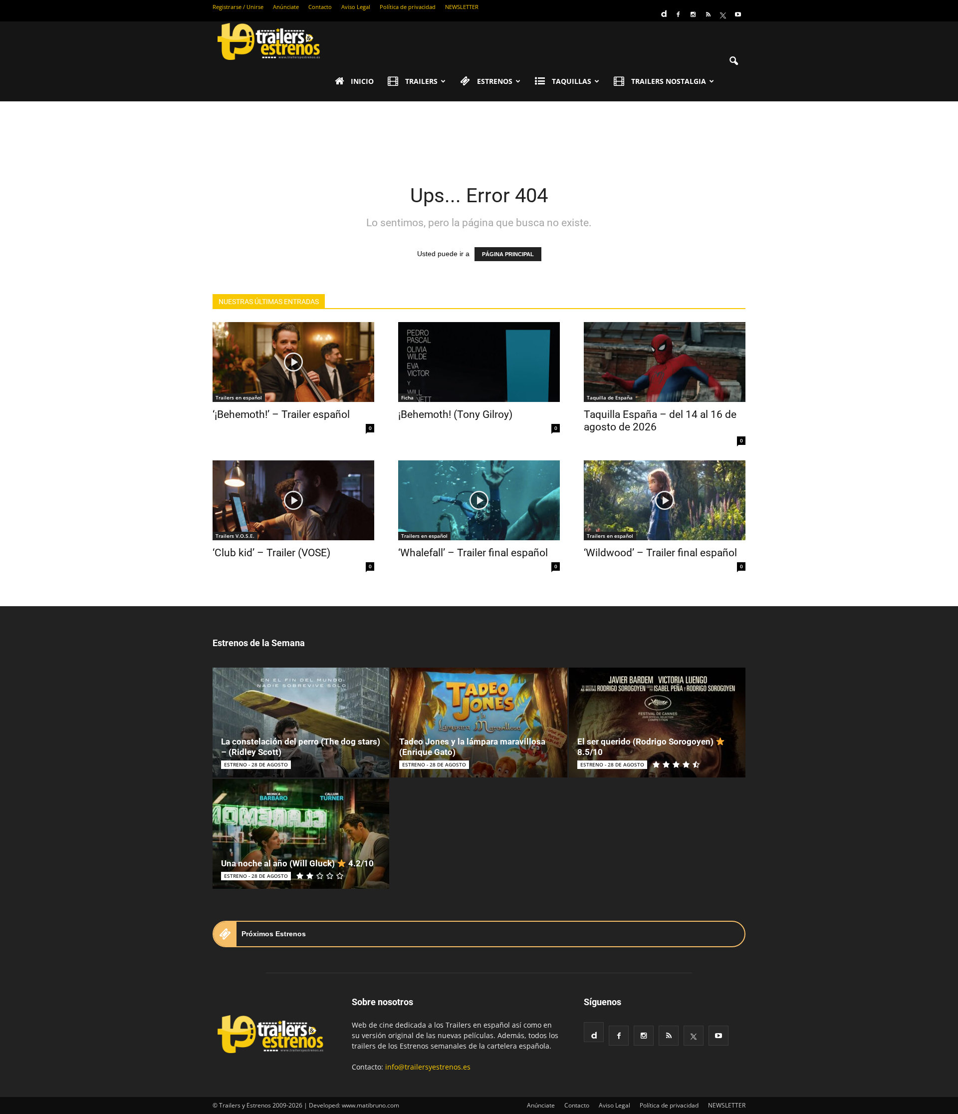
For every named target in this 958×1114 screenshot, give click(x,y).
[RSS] (708, 14)
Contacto (320, 6)
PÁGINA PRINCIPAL (508, 254)
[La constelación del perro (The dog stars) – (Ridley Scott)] (301, 722)
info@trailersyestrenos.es (428, 1067)
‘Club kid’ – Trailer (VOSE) (271, 553)
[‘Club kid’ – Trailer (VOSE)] (293, 500)
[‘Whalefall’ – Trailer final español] (479, 500)
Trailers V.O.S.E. (235, 535)
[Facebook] (678, 14)
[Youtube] (737, 14)
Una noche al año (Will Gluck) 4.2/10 (297, 863)
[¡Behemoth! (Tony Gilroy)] (479, 362)
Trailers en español (239, 397)
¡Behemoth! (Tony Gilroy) (455, 414)
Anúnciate (286, 6)
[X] (723, 14)
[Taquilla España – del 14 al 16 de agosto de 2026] (664, 362)
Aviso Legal (355, 6)
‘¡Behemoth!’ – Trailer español (281, 414)
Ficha (407, 397)
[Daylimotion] (663, 10)
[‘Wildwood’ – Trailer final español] (664, 500)
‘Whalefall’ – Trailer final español (473, 553)
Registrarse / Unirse (238, 6)
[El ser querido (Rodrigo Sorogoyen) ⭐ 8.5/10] (657, 722)
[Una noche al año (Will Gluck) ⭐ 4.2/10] (301, 834)
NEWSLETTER (462, 6)
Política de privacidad (408, 6)
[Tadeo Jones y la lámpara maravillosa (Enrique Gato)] (479, 722)
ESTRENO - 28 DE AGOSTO (256, 764)
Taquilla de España (610, 397)
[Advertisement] (479, 135)
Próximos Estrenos (273, 934)
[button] (733, 61)
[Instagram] (693, 14)
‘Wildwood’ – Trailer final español (660, 553)
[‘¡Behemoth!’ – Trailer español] (293, 362)
